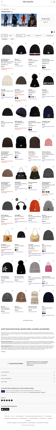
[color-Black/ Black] (29, 129)
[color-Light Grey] (45, 192)
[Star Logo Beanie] (7, 267)
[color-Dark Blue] (43, 313)
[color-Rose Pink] (43, 283)
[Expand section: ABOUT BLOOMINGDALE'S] (28, 378)
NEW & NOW (6, 9)
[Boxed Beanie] (48, 112)
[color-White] (35, 97)
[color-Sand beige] (17, 250)
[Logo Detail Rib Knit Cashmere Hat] (48, 206)
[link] (7, 64)
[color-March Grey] (15, 98)
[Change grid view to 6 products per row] (54, 32)
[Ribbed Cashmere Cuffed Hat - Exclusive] (48, 173)
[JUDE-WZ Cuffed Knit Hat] (7, 80)
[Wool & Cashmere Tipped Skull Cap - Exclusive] (7, 50)
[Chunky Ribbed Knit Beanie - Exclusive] (7, 173)
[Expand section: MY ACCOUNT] (28, 375)
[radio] (43, 67)
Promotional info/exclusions (34, 392)
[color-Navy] (4, 95)
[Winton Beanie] (34, 142)
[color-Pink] (31, 97)
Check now (43, 392)
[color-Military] (31, 188)
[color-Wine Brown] (17, 98)
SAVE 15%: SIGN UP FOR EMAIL (16, 363)
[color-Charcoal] (43, 192)
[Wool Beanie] (21, 50)
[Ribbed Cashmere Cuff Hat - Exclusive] (7, 142)
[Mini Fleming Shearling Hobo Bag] (34, 235)
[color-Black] (43, 67)
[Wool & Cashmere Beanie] (34, 206)
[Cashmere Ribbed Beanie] (34, 267)
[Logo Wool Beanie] (21, 235)
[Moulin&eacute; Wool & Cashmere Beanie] (7, 297)
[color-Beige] (33, 97)
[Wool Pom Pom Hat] (21, 267)
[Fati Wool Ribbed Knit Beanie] (7, 206)
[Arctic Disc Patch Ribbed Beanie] (34, 112)
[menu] (2, 1)
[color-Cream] (2, 95)
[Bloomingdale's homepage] (2, 9)
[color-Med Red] (45, 313)
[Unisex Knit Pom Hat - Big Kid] (48, 267)
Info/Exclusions (30, 365)
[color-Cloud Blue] (46, 283)
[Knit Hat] (34, 173)
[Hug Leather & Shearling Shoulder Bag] (21, 173)
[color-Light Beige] (45, 251)
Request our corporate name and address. (40, 422)
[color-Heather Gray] (45, 67)
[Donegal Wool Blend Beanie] (48, 297)
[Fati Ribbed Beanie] (21, 112)
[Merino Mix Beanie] (21, 80)
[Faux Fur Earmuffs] (21, 206)
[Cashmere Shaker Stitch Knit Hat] (7, 112)
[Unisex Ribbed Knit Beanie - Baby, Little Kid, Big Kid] (48, 142)
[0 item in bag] (54, 2)
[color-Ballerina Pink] (45, 283)
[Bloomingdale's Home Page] (28, 2)
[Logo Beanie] (48, 80)
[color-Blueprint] (46, 192)
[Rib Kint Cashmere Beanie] (48, 235)
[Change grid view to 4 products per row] (51, 32)
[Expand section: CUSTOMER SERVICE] (28, 372)
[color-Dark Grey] (43, 251)
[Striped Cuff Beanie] (34, 50)
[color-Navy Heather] (31, 129)
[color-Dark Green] (29, 188)
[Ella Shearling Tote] (7, 235)
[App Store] (5, 409)
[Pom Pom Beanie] (34, 297)
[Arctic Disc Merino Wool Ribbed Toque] (48, 50)
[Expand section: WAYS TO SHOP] (28, 382)
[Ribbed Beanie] (34, 80)
